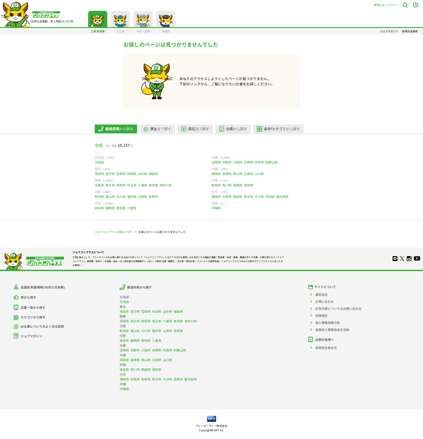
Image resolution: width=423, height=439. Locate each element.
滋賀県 (216, 162)
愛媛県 (237, 185)
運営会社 (321, 294)
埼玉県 (131, 185)
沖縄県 (216, 208)
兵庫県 (248, 162)
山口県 (259, 173)
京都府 (227, 162)
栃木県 (110, 185)
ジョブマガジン (389, 31)
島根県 (227, 173)
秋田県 (131, 173)
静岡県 (110, 208)
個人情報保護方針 (327, 322)
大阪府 (237, 162)
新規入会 (379, 5)
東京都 (153, 185)
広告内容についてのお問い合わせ (338, 308)
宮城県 (121, 173)
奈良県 (259, 162)
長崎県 (237, 196)
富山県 (110, 196)
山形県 (142, 173)
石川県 (121, 196)
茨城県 (99, 185)
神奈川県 (166, 185)
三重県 (131, 208)
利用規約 (321, 315)
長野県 (153, 196)
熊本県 (248, 196)
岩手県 (110, 173)
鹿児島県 (282, 196)
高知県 (248, 185)
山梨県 (142, 196)
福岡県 (216, 196)
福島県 (153, 173)
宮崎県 (270, 196)
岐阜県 (99, 208)
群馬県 (121, 185)
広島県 (248, 173)
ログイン (393, 5)
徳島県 (216, 185)
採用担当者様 (410, 31)
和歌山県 (271, 162)
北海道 (99, 162)
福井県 (131, 196)
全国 (99, 145)
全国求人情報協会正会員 (332, 329)
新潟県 (99, 196)
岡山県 (237, 173)
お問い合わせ (324, 301)
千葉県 (142, 185)
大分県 (259, 196)
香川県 (227, 185)
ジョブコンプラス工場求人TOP (113, 232)
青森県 (99, 173)
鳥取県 (216, 173)
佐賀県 (227, 196)
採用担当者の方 (326, 347)
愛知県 (121, 208)
